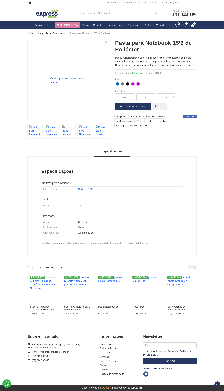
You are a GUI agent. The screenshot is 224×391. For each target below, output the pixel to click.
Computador (59, 33)
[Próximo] (194, 267)
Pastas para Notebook (157, 121)
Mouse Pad (138, 306)
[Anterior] (190, 267)
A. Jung (106, 387)
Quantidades (122, 91)
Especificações (112, 151)
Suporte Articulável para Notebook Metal (77, 308)
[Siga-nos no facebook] (30, 2)
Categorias (40, 25)
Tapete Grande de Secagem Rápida (176, 308)
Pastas (140, 121)
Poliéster (144, 125)
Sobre (148, 25)
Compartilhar (190, 117)
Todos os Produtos (93, 25)
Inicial (30, 33)
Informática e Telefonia (154, 116)
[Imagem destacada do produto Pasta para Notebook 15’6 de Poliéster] (68, 80)
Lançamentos (115, 25)
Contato (160, 25)
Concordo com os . (167, 353)
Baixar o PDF (85, 189)
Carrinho (104, 357)
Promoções (134, 25)
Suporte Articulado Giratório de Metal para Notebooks (42, 308)
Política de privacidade (112, 374)
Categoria (43, 33)
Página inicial (107, 344)
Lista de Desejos (109, 361)
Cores (119, 79)
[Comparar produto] (163, 106)
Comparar (105, 352)
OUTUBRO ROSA (67, 25)
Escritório (135, 116)
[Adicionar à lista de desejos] (155, 106)
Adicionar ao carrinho (133, 106)
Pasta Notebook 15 (108, 306)
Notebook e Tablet (124, 121)
